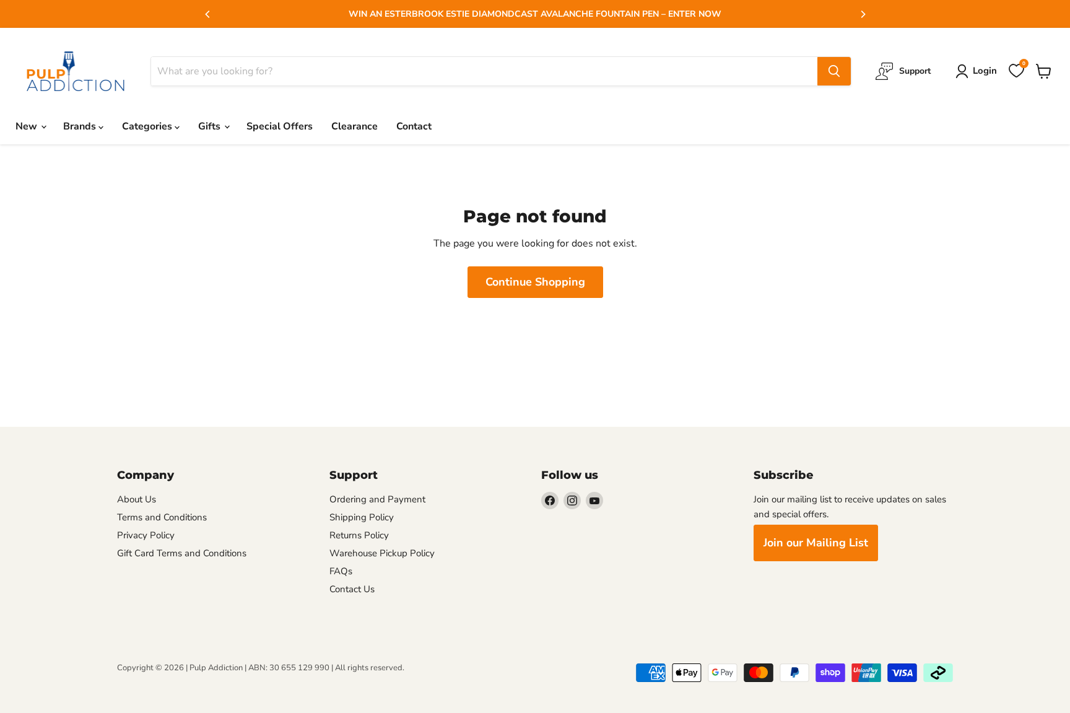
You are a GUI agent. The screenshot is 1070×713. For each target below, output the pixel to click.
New (27, 126)
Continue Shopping (535, 281)
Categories (148, 126)
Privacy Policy (146, 535)
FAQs (340, 571)
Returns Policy (359, 535)
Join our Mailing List (815, 542)
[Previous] (208, 14)
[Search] (834, 71)
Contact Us (352, 589)
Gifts (210, 126)
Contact (414, 126)
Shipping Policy (361, 517)
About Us (136, 499)
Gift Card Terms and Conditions (181, 553)
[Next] (862, 14)
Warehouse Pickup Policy (382, 553)
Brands (80, 126)
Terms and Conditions (162, 517)
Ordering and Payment (377, 499)
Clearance (354, 126)
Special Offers (279, 126)
